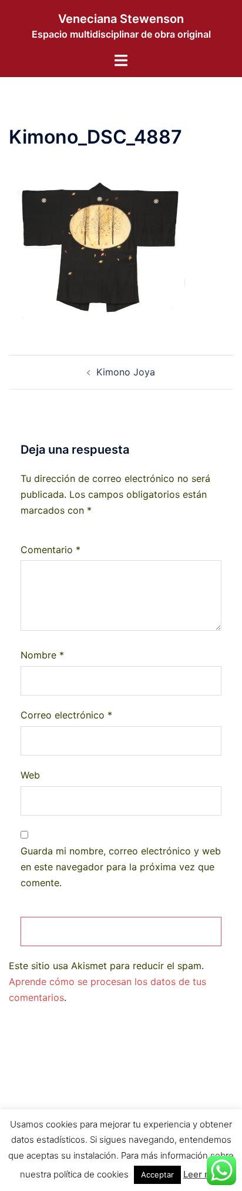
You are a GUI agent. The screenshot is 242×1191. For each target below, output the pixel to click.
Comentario (50, 549)
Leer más (202, 1174)
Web (30, 775)
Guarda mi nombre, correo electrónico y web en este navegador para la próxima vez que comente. (121, 867)
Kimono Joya (125, 372)
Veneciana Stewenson (121, 19)
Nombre (42, 655)
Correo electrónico (66, 715)
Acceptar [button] (157, 1174)
